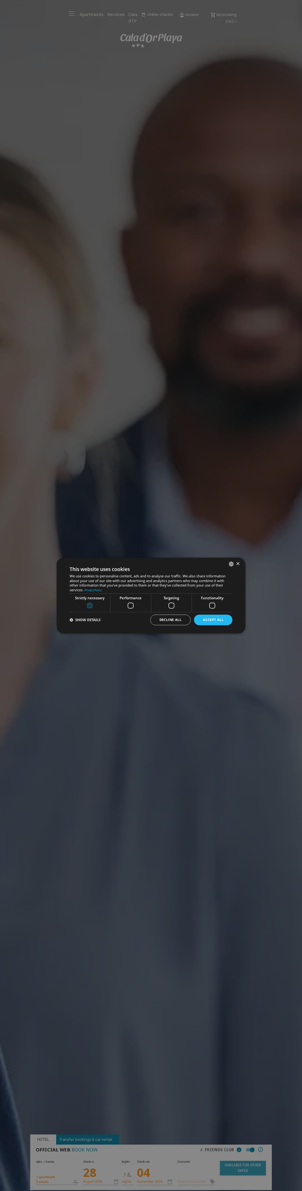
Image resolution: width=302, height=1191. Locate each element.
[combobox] (231, 564)
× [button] (237, 564)
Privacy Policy (93, 590)
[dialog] (151, 595)
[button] (85, 619)
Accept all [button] (213, 619)
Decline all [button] (170, 619)
